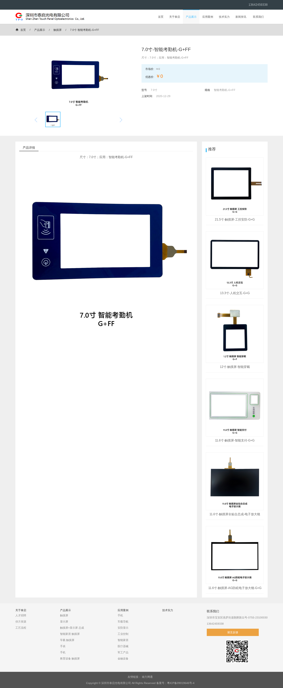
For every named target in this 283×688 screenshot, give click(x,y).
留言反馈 (232, 632)
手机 (62, 652)
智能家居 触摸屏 (70, 633)
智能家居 (123, 640)
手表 (62, 646)
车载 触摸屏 (67, 640)
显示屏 (64, 621)
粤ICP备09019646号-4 (180, 683)
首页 (160, 16)
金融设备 (123, 658)
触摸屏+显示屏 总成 (72, 627)
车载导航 (123, 621)
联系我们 (258, 16)
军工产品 (123, 652)
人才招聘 (20, 615)
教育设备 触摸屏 (70, 658)
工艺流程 (20, 627)
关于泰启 (174, 16)
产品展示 (191, 16)
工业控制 (123, 633)
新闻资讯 (240, 16)
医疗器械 (123, 646)
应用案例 (207, 16)
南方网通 (147, 676)
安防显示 (123, 627)
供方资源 (20, 621)
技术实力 (224, 16)
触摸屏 (58, 29)
